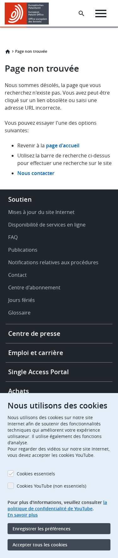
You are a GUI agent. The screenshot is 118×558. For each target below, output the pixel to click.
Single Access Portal (38, 372)
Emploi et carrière (35, 352)
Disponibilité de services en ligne (47, 224)
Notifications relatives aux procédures (53, 262)
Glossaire (19, 312)
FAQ (13, 237)
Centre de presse (34, 333)
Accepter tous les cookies (40, 545)
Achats (18, 391)
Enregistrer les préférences (41, 529)
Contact (17, 274)
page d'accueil (62, 145)
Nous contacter (35, 173)
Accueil (7, 51)
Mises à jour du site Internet (41, 212)
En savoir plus (23, 515)
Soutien (20, 199)
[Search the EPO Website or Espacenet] (81, 13)
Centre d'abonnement (34, 287)
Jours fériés (21, 300)
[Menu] (100, 13)
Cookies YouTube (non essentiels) (51, 486)
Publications (22, 249)
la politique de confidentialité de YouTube (57, 505)
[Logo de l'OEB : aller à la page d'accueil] (29, 14)
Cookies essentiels (36, 474)
